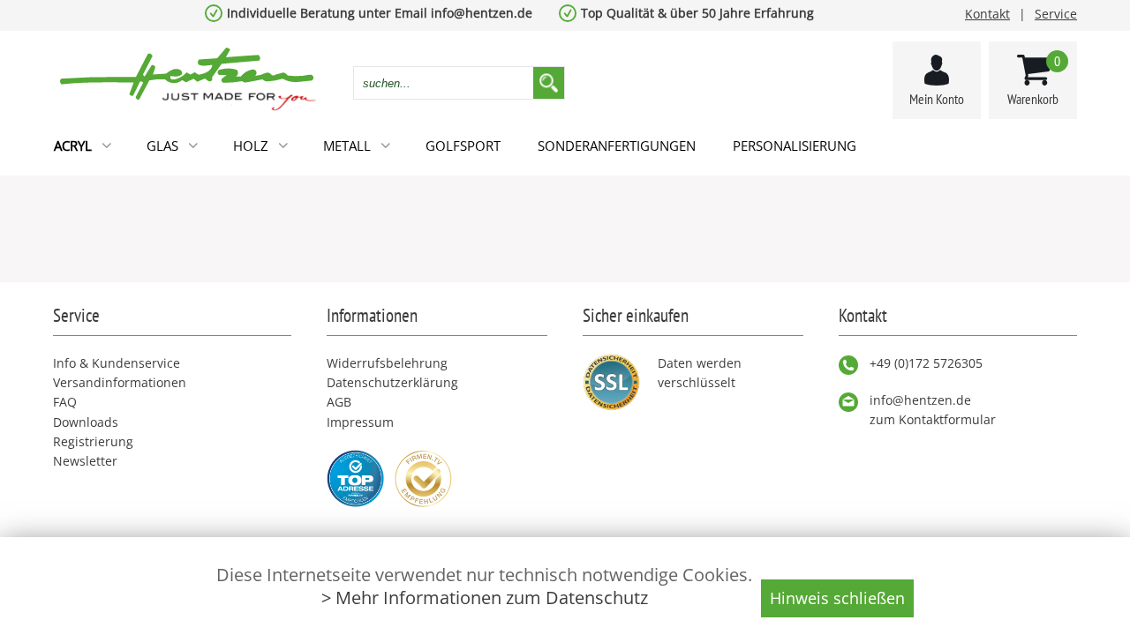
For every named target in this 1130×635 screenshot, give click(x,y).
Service (1056, 13)
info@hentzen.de (920, 400)
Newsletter (85, 460)
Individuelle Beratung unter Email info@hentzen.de (379, 12)
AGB (339, 401)
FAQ (65, 401)
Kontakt (987, 13)
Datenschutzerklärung (392, 382)
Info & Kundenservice (116, 363)
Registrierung (93, 441)
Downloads (85, 422)
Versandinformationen (119, 382)
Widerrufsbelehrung (387, 363)
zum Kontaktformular (933, 419)
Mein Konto (936, 99)
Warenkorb (1033, 80)
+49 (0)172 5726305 (926, 363)
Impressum (360, 422)
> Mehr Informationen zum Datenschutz (484, 597)
